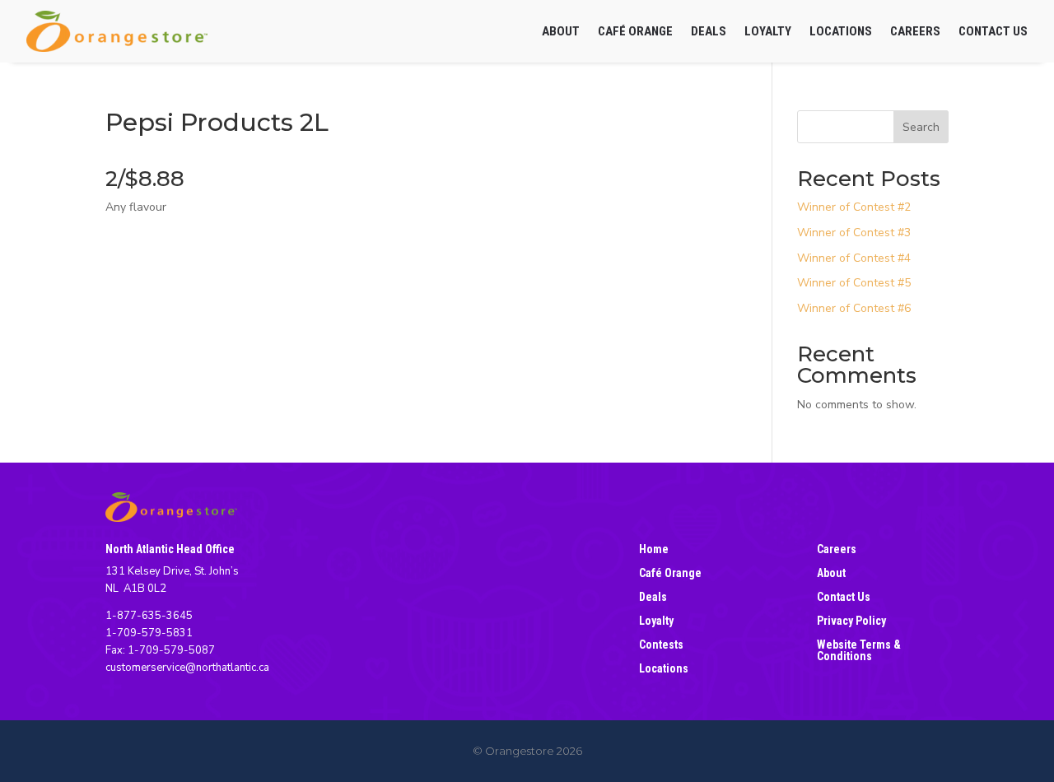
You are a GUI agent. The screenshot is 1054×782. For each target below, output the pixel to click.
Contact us (993, 31)
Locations (840, 31)
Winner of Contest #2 (854, 207)
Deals (708, 31)
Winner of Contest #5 (854, 283)
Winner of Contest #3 (854, 232)
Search (921, 127)
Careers (915, 31)
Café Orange (635, 31)
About (561, 31)
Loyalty (767, 31)
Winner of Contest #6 (854, 308)
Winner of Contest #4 (854, 258)
